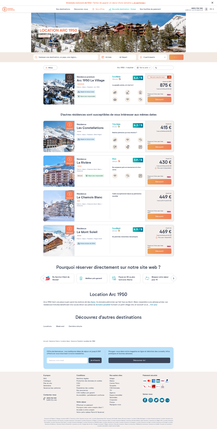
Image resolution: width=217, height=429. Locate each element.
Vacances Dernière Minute (133, 420)
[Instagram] (150, 400)
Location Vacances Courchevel (72, 420)
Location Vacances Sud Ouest (58, 422)
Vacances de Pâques (49, 418)
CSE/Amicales (115, 388)
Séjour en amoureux (130, 424)
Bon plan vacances (119, 424)
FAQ (44, 378)
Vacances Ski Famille (112, 418)
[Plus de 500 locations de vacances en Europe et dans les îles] (8, 9)
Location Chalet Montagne (138, 418)
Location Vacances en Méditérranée (92, 422)
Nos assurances (82, 390)
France (79, 87)
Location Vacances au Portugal (159, 422)
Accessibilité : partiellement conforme (90, 395)
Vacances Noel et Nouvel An (64, 424)
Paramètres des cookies (85, 388)
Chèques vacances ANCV (62, 418)
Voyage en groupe (98, 424)
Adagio (112, 378)
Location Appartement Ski (99, 418)
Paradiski (44, 36)
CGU (78, 383)
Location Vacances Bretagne (74, 422)
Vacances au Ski (74, 418)
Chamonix (80, 171)
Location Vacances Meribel (118, 420)
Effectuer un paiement (85, 405)
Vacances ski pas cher (85, 418)
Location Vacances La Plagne (88, 420)
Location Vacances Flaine (103, 420)
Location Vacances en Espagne (127, 422)
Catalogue (47, 381)
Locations (47, 326)
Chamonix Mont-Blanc (94, 169)
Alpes (93, 302)
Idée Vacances (144, 420)
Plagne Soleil (98, 238)
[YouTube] (162, 400)
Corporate (113, 400)
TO (111, 390)
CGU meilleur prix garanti (86, 393)
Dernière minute (75, 326)
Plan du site (47, 383)
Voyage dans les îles (87, 424)
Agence (112, 393)
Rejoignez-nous (115, 405)
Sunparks (113, 386)
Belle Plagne (98, 134)
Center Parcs (114, 383)
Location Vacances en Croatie (110, 422)
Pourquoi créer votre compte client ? (90, 407)
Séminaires (47, 386)
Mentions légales (83, 378)
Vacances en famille (154, 424)
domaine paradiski (103, 305)
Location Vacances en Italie (143, 422)
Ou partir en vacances (166, 424)
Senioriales (113, 397)
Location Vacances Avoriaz (153, 418)
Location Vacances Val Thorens (55, 420)
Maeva (112, 381)
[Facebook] (145, 400)
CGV (78, 386)
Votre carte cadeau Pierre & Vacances (90, 412)
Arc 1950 (97, 87)
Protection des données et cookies (89, 381)
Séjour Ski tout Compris (124, 418)
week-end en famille (114, 426)
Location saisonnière (102, 426)
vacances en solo (76, 424)
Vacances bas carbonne (51, 388)
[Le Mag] (167, 400)
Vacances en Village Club (155, 420)
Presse (112, 402)
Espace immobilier (116, 395)
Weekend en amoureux (142, 424)
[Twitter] (156, 400)
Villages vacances (108, 424)
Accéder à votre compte (85, 410)
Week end (60, 326)
